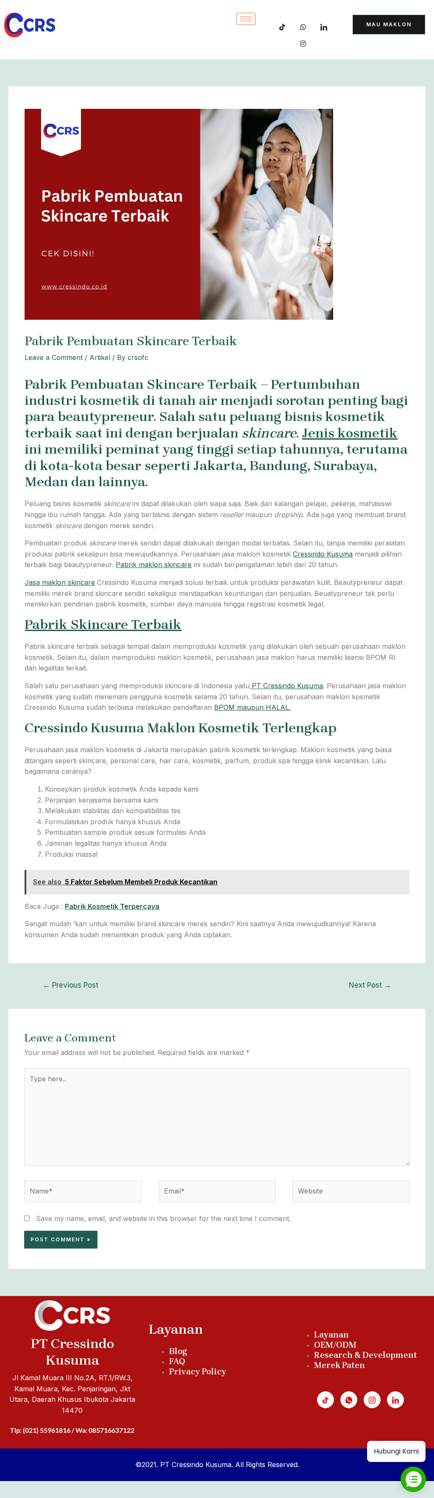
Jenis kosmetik (350, 433)
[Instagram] (372, 1399)
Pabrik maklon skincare (154, 564)
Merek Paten (339, 1365)
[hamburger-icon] (246, 19)
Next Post (370, 984)
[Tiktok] (282, 25)
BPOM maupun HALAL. (252, 707)
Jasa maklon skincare (60, 582)
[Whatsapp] (348, 1399)
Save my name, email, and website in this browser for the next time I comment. (163, 1218)
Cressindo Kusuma (323, 554)
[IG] (303, 42)
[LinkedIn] (323, 25)
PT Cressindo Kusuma (286, 685)
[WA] (303, 25)
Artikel (99, 357)
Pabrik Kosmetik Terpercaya (112, 906)
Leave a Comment (54, 357)
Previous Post (70, 984)
